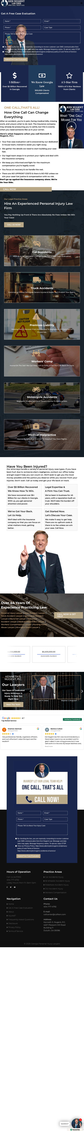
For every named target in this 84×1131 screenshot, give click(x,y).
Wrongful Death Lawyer (27, 627)
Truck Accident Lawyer (12, 616)
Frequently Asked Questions (21, 919)
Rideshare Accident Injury (57, 885)
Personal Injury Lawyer (12, 613)
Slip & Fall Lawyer (18, 619)
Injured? (12, 916)
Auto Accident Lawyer (34, 613)
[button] (71, 126)
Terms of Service (15, 931)
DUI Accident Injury (54, 889)
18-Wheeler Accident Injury (57, 881)
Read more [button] (6, 746)
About (11, 912)
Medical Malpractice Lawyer (31, 622)
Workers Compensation (55, 892)
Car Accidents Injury (54, 877)
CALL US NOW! (14, 225)
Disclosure (13, 923)
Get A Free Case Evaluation (20, 908)
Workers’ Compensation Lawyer (16, 624)
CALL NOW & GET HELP (66, 615)
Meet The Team (13, 705)
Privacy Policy (14, 927)
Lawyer (13, 622)
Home (11, 904)
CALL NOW (9, 189)
